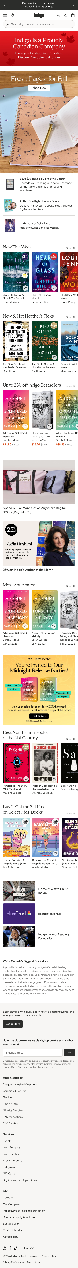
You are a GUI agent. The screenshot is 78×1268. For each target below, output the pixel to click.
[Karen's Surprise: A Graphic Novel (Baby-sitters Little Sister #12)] (16, 837)
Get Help (8, 1097)
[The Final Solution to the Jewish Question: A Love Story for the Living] (16, 341)
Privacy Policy (48, 1256)
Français (29, 1248)
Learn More (13, 1024)
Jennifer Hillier (40, 302)
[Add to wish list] (25, 288)
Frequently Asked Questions (20, 1084)
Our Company (11, 1204)
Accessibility (10, 1236)
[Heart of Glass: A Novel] (45, 272)
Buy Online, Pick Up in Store (20, 1180)
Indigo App (9, 1167)
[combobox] (41, 24)
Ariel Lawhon (39, 370)
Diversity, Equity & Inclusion (19, 1217)
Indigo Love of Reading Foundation (24, 1210)
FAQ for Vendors (13, 1123)
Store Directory (12, 1160)
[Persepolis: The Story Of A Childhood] (16, 763)
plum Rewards (11, 1147)
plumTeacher (11, 1154)
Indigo (14, 1256)
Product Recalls (12, 1230)
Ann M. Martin (11, 867)
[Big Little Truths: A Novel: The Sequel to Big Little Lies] (16, 272)
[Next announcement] (74, 5)
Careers (8, 1197)
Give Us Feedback (14, 1110)
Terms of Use (33, 1262)
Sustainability (11, 1223)
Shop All (70, 248)
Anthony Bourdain (42, 792)
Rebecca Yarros (40, 440)
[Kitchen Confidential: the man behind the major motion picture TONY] (45, 763)
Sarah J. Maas (11, 440)
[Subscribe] (69, 1052)
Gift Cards (9, 1173)
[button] (5, 15)
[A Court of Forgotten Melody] (45, 610)
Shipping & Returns (14, 1091)
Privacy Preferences (13, 1262)
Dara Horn (9, 370)
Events (7, 1141)
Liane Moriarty (11, 302)
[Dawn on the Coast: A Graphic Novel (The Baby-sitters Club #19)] (45, 837)
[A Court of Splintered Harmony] (16, 410)
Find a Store (10, 1103)
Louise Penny (67, 302)
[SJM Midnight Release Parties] (39, 690)
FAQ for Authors (13, 1117)
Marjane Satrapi (12, 792)
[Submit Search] (8, 24)
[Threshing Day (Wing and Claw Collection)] (43, 410)
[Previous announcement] (4, 5)
